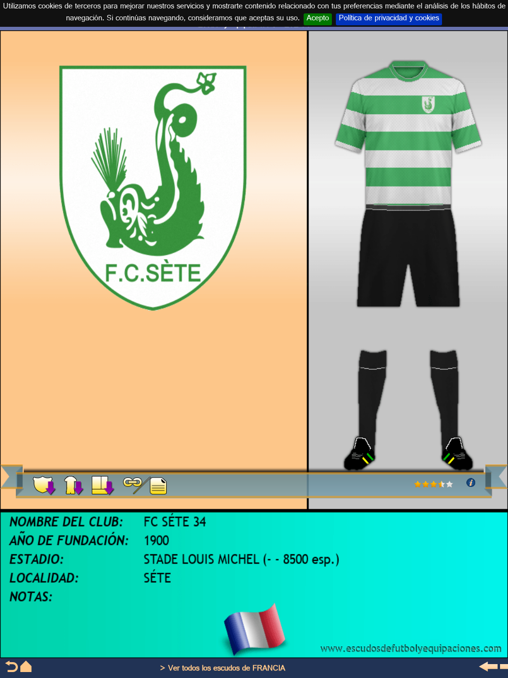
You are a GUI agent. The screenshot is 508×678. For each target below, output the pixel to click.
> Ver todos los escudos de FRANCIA (222, 669)
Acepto (318, 19)
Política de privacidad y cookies (389, 19)
